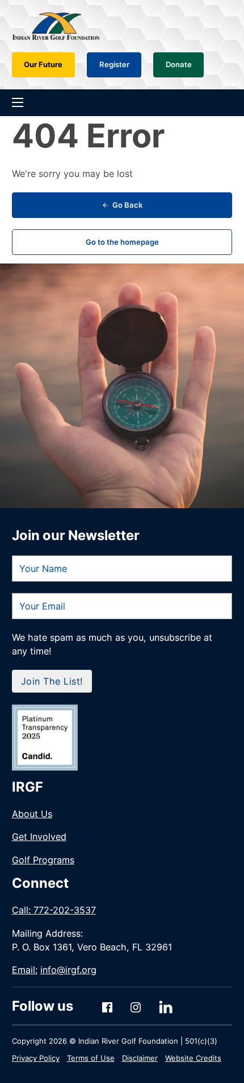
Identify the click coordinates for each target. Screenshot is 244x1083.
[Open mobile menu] (17, 102)
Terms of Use (91, 1058)
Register (114, 64)
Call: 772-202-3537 (54, 910)
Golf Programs (43, 860)
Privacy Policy (36, 1058)
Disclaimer (140, 1058)
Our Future (43, 64)
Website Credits (193, 1058)
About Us (32, 814)
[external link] (45, 738)
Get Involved (39, 836)
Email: (54, 969)
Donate (179, 64)
